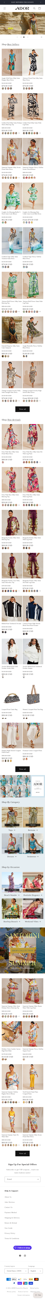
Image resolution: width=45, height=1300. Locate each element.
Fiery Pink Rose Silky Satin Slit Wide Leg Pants (32, 453)
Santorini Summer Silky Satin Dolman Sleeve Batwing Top (11, 1007)
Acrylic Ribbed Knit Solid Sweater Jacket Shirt (10, 667)
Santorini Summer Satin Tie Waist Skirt (10, 1136)
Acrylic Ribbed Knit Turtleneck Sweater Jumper (32, 667)
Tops (11, 830)
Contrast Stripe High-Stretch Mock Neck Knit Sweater (31, 624)
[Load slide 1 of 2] (21, 37)
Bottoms (31, 830)
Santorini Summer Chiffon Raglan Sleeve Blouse (10, 1093)
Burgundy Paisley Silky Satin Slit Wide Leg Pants (32, 581)
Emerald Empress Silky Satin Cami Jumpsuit (11, 347)
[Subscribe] (37, 1179)
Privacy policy (11, 1291)
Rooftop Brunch (11, 921)
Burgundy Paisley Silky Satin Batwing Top (11, 538)
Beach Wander (10, 895)
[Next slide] (27, 37)
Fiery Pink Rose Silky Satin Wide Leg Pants (31, 495)
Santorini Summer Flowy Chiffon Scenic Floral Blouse (33, 168)
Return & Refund (11, 1223)
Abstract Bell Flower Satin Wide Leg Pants (33, 302)
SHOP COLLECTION (22, 950)
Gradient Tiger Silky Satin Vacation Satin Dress (10, 257)
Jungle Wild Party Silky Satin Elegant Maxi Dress (11, 79)
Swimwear (31, 856)
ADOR (13, 1288)
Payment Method (11, 1212)
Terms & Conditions (12, 1238)
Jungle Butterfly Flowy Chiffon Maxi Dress (32, 347)
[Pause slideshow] (42, 37)
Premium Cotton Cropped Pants (32, 750)
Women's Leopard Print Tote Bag (33, 709)
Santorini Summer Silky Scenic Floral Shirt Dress (11, 168)
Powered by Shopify (22, 1288)
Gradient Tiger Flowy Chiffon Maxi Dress (32, 257)
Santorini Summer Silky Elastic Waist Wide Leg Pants (32, 1007)
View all (22, 409)
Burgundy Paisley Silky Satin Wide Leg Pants (32, 538)
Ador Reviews (10, 1202)
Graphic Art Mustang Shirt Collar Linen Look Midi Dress (32, 213)
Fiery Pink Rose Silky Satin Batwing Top (10, 495)
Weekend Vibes (32, 921)
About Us (8, 1197)
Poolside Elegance (32, 895)
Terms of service (23, 1291)
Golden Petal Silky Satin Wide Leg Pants (32, 124)
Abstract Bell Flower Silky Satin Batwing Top (12, 302)
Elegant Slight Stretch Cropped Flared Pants (11, 751)
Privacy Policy (10, 1233)
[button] (4, 8)
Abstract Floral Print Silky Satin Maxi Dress (33, 79)
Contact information (24, 1295)
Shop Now (22, 23)
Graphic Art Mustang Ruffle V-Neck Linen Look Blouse (11, 213)
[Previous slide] (17, 37)
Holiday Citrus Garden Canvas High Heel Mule (11, 1050)
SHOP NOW (22, 786)
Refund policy (34, 1288)
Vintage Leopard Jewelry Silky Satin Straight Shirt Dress (11, 391)
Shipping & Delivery (12, 1218)
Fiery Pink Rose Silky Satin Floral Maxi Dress (10, 453)
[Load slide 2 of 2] (23, 37)
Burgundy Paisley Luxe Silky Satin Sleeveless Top (11, 581)
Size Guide (8, 1228)
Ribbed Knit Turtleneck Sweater (11, 623)
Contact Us (8, 1207)
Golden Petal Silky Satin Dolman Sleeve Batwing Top (12, 124)
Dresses (10, 856)
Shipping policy (35, 1291)
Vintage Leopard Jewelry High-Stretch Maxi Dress (32, 391)
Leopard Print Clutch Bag (9, 709)
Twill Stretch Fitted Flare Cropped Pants (30, 1093)
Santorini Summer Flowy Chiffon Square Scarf (33, 1050)
